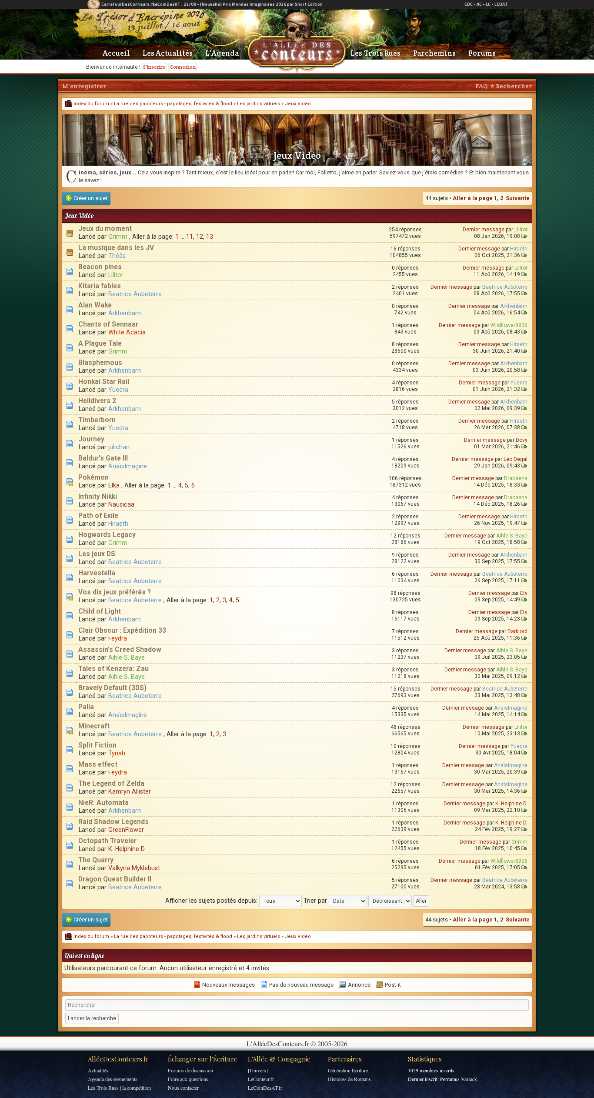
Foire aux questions (188, 1078)
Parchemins (434, 53)
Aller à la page (473, 198)
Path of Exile (98, 516)
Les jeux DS (96, 554)
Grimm (117, 236)
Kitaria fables (99, 286)
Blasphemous (100, 363)
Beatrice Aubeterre (135, 293)
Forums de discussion (190, 1070)
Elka (114, 485)
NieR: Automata (103, 803)
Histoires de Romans (349, 1078)
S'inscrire (154, 66)
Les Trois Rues (375, 53)
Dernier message (483, 230)
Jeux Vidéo (298, 104)
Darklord (517, 631)
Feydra (117, 638)
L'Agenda (222, 53)
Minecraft (94, 726)
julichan (119, 447)
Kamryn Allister (129, 791)
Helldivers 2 (97, 401)
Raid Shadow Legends (113, 822)
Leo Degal (515, 459)
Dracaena (515, 478)
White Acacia (127, 332)
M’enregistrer (84, 86)
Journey (91, 439)
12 (199, 236)
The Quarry (95, 860)
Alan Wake (95, 305)
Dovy (521, 440)
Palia (86, 707)
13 (209, 236)
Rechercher (514, 86)
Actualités (98, 1070)
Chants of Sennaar (108, 324)
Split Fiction (97, 745)
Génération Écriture (348, 1070)
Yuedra (118, 389)
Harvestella (96, 573)
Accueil (116, 53)
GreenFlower (126, 829)
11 (189, 236)
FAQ (481, 86)
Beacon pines (100, 267)
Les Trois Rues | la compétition (119, 1087)
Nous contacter (183, 1087)
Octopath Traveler (107, 841)
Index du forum (90, 104)
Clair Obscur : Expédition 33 (122, 630)
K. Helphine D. (511, 804)
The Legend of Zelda (111, 784)
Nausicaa (121, 504)
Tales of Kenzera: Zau (113, 669)
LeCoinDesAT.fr (265, 1087)
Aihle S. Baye (511, 536)
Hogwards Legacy (107, 535)
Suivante (518, 198)
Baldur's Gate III (103, 458)
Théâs (117, 255)
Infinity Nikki (97, 497)
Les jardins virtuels (258, 104)
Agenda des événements (112, 1078)
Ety (523, 593)
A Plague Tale (100, 343)
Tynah (116, 753)
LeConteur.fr (261, 1078)
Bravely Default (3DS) (112, 688)
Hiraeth (518, 249)
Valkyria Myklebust (134, 867)
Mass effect (97, 764)
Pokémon (93, 477)
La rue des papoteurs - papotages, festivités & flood (173, 104)
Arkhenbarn (124, 313)
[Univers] (258, 1070)
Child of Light (99, 611)
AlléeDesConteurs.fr (118, 1059)
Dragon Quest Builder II (114, 879)
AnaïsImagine (127, 466)
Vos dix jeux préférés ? (114, 592)
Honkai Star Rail (103, 382)
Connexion (183, 66)
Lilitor (520, 230)
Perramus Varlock (458, 1078)
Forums (482, 53)
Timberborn (97, 420)
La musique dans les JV (116, 248)
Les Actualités (168, 53)
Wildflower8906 (509, 325)
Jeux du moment (105, 229)
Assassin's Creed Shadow (119, 650)
